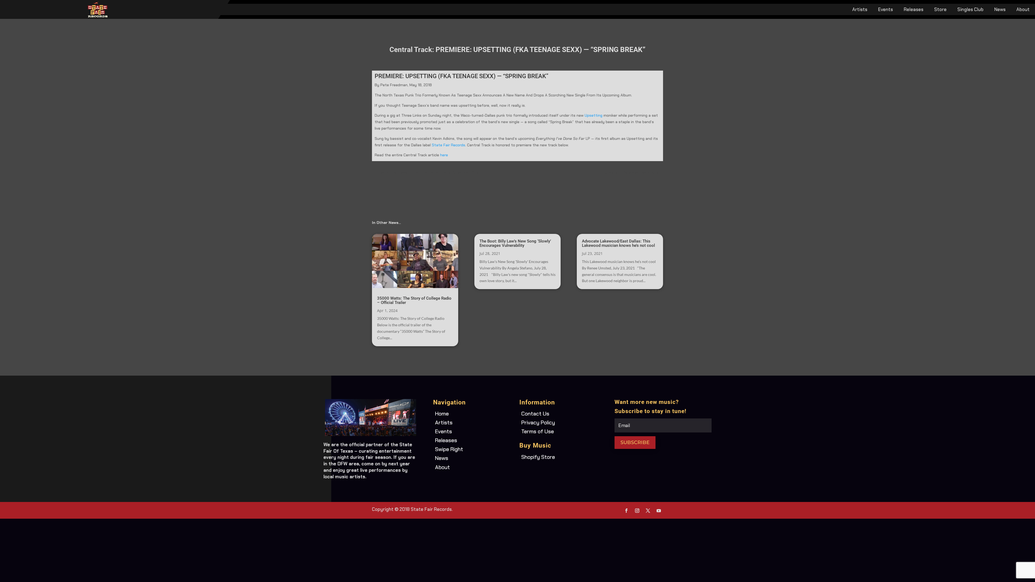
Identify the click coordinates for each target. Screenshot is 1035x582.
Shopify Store (538, 456)
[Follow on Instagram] (637, 510)
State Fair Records (448, 145)
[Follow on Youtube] (658, 510)
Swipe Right (449, 449)
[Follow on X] (648, 510)
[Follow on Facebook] (626, 510)
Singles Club (970, 10)
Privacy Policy (538, 422)
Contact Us (535, 413)
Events (885, 10)
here (444, 155)
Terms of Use (537, 431)
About (1023, 10)
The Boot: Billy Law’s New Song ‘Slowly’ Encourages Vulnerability (515, 243)
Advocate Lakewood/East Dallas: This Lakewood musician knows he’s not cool (618, 243)
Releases (913, 10)
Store (940, 10)
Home (442, 413)
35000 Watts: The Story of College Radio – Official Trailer (414, 300)
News (1000, 10)
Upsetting (593, 115)
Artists (859, 10)
